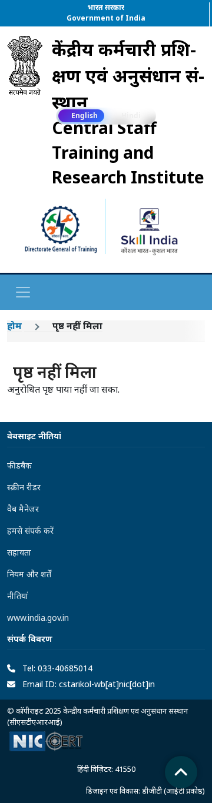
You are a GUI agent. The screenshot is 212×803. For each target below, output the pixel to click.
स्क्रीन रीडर (24, 487)
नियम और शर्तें (29, 574)
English (84, 116)
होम (14, 325)
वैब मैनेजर (23, 508)
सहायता (19, 552)
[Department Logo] (24, 112)
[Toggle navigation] (23, 292)
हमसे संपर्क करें (30, 530)
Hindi (131, 116)
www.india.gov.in (38, 617)
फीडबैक (19, 465)
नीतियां (17, 595)
